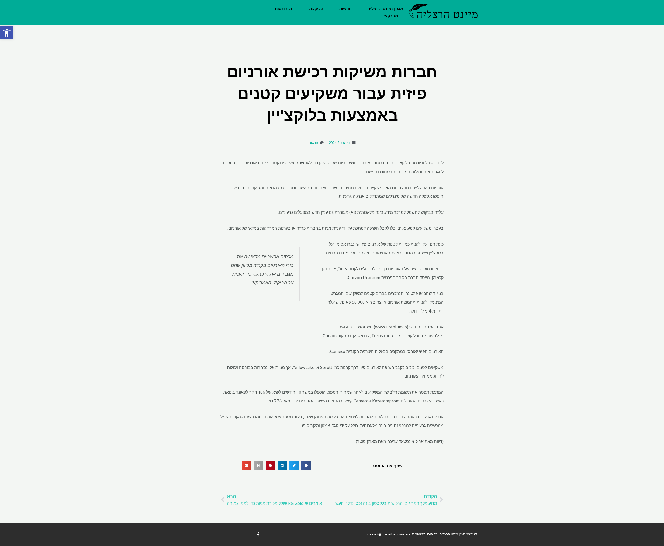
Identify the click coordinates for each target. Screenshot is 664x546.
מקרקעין (390, 15)
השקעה (316, 8)
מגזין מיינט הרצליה (385, 8)
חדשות (345, 8)
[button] (6, 32)
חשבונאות (284, 8)
